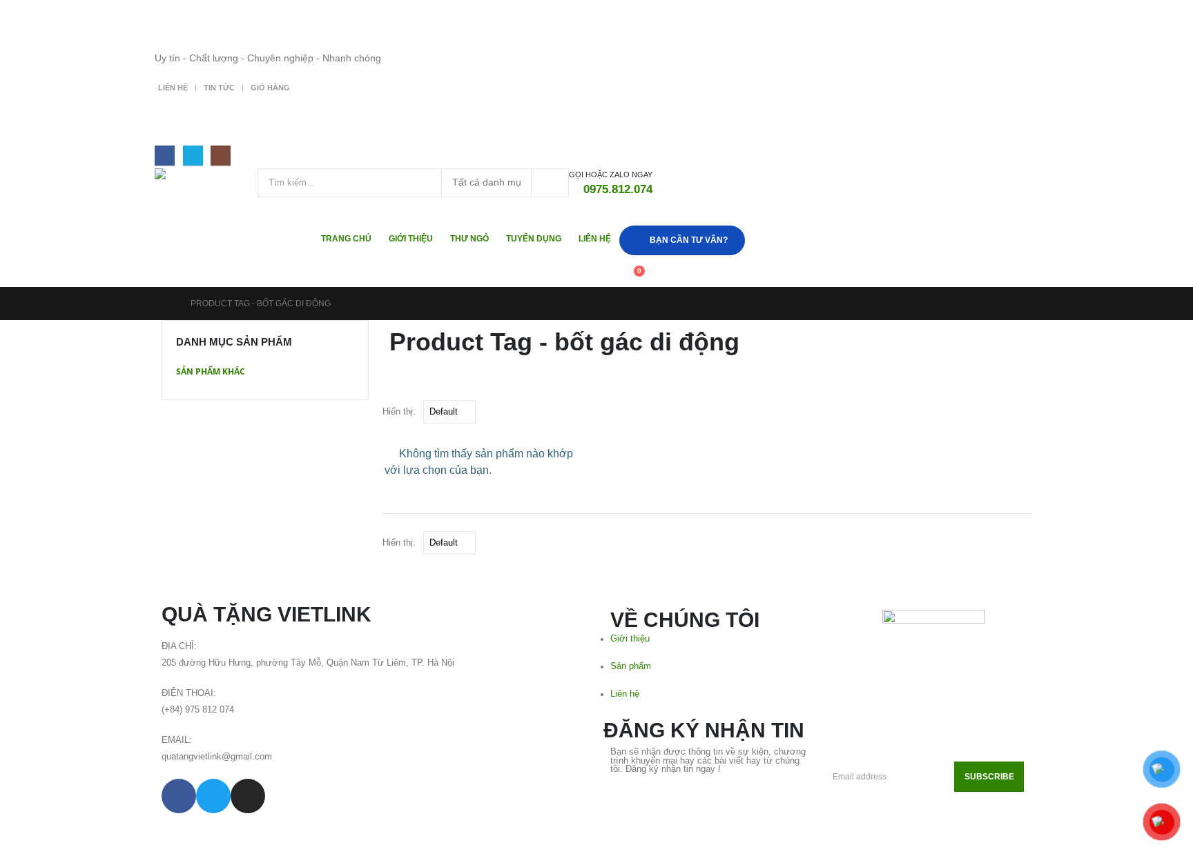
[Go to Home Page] (166, 303)
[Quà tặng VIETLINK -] (206, 181)
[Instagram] (221, 156)
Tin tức (219, 87)
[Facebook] (165, 156)
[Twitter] (193, 156)
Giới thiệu (411, 238)
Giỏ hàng (270, 87)
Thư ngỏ (469, 238)
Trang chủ (346, 238)
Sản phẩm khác (210, 371)
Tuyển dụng (533, 238)
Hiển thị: (399, 411)
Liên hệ (173, 87)
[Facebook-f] (179, 796)
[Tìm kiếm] (550, 183)
